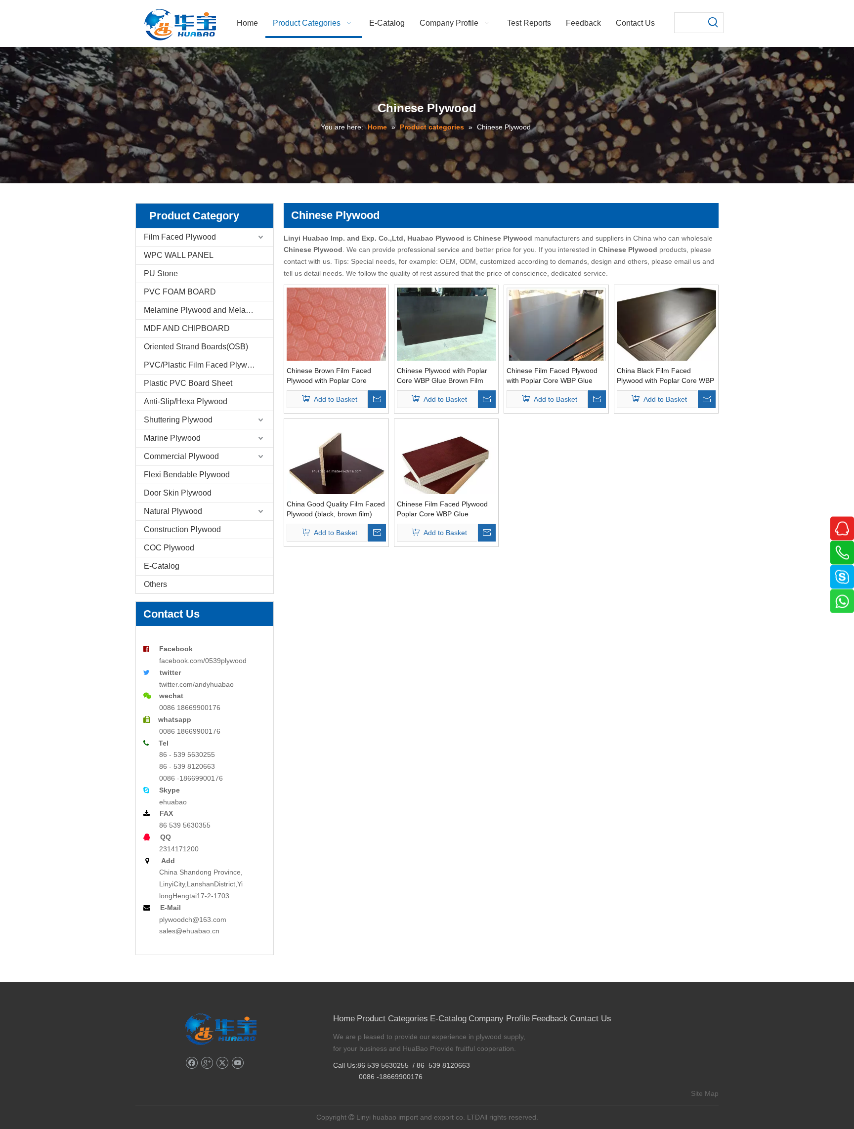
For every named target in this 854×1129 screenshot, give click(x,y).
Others (155, 584)
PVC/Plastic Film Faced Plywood (202, 365)
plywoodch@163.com (192, 919)
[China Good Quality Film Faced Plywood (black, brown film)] (336, 470)
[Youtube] (237, 1063)
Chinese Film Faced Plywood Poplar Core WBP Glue (442, 509)
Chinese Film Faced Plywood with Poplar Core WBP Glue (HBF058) (552, 376)
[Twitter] (222, 1063)
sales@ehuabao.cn (189, 931)
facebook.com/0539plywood (203, 661)
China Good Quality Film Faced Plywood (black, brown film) (336, 509)
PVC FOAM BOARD (180, 292)
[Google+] (207, 1063)
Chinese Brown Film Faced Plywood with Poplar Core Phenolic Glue (329, 376)
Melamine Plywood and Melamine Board (208, 310)
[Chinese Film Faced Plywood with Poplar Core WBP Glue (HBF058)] (556, 355)
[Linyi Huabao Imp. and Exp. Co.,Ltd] (220, 1029)
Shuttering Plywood (178, 420)
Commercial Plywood (181, 456)
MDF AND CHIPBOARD (187, 328)
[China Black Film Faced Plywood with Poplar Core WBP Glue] (666, 324)
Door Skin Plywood (178, 493)
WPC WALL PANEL (179, 255)
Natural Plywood (173, 511)
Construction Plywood (182, 529)
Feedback (550, 1018)
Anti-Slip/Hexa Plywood (185, 401)
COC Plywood (169, 548)
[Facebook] (191, 1063)
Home (344, 1018)
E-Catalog (161, 566)
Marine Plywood (172, 438)
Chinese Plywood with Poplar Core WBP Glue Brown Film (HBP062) (442, 376)
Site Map (705, 1093)
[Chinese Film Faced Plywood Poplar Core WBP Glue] (446, 462)
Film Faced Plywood (180, 237)
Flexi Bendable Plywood (187, 474)
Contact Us (590, 1018)
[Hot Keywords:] (713, 23)
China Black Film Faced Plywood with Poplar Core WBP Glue (665, 376)
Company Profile (499, 1018)
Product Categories (392, 1018)
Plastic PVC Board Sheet (188, 383)
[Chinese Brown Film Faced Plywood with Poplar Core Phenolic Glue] (336, 336)
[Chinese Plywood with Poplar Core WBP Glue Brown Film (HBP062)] (446, 324)
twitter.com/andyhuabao (196, 684)
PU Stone (161, 273)
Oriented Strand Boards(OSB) (196, 346)
